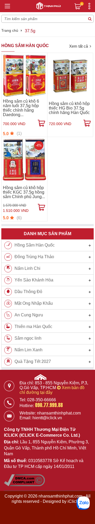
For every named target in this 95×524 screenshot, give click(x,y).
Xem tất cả (78, 46)
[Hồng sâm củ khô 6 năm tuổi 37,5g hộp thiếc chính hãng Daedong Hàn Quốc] (24, 75)
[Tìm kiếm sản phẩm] (89, 18)
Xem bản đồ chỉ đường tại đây (52, 390)
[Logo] (47, 5)
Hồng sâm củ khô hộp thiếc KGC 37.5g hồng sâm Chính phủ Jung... (24, 192)
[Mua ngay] (41, 123)
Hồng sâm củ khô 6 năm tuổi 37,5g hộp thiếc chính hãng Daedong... (21, 108)
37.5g (30, 31)
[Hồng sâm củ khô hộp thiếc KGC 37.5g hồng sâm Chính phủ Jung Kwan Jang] (24, 159)
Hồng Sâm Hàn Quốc (25, 45)
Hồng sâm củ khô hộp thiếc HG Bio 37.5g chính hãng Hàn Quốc (69, 108)
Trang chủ (9, 30)
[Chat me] (83, 503)
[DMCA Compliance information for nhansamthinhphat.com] (24, 484)
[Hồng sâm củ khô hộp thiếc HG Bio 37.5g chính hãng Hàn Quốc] (70, 75)
